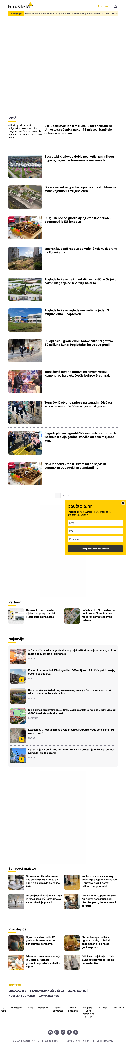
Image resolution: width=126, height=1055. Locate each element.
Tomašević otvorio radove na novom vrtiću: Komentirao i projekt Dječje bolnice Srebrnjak (77, 373)
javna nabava (49, 995)
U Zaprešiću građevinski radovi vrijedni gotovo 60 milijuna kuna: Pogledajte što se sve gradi (78, 343)
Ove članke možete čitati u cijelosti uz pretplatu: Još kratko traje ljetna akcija (41, 613)
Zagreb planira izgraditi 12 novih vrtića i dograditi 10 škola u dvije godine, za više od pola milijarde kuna (80, 436)
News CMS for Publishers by (89, 1040)
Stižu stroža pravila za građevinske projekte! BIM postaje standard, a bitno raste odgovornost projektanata (72, 652)
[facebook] (69, 1032)
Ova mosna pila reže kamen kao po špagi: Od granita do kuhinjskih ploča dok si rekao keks (43, 881)
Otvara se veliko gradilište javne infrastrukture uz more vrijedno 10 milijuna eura (80, 189)
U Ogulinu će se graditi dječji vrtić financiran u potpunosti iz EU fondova (77, 220)
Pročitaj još (17, 929)
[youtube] (50, 1032)
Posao (30, 1007)
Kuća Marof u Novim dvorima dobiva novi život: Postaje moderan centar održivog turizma (99, 615)
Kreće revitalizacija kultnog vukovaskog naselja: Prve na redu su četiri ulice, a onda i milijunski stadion (69, 691)
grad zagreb (17, 990)
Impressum (16, 1007)
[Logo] (20, 5)
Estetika (33, 718)
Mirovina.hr (119, 1007)
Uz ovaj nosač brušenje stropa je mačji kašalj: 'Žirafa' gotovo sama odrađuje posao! (44, 899)
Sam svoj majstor (22, 868)
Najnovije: (16, 13)
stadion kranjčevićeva (47, 990)
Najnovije (16, 639)
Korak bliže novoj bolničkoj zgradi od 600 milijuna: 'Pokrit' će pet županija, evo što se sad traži (71, 672)
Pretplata (103, 6)
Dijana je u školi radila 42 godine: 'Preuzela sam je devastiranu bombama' (40, 940)
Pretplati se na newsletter (95, 548)
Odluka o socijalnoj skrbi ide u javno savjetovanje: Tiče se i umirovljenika (99, 960)
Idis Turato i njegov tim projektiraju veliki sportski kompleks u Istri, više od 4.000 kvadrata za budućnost (71, 711)
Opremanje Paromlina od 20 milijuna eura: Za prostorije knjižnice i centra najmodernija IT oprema (71, 751)
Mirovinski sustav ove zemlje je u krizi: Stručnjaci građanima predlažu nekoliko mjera (43, 961)
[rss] (75, 1032)
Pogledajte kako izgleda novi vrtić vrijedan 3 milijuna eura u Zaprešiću (76, 312)
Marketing (43, 1007)
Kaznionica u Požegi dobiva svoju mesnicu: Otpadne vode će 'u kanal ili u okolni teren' (71, 731)
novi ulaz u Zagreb (21, 995)
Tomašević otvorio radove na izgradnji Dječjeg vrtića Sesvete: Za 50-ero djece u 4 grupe (78, 404)
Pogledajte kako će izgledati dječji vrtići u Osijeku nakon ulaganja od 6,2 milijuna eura (80, 281)
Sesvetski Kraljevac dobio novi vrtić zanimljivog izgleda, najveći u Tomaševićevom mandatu (79, 158)
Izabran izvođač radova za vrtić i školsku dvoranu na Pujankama (80, 250)
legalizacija (77, 990)
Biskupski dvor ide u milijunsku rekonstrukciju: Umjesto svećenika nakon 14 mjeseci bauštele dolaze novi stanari (78, 129)
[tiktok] (63, 1032)
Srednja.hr (104, 1007)
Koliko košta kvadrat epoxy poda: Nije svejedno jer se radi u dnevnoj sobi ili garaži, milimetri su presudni (99, 881)
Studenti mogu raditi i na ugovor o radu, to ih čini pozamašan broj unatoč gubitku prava (96, 942)
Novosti (33, 659)
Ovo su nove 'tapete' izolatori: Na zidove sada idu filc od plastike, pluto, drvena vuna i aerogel (99, 900)
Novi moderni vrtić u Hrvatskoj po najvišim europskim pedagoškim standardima (75, 465)
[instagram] (56, 1032)
